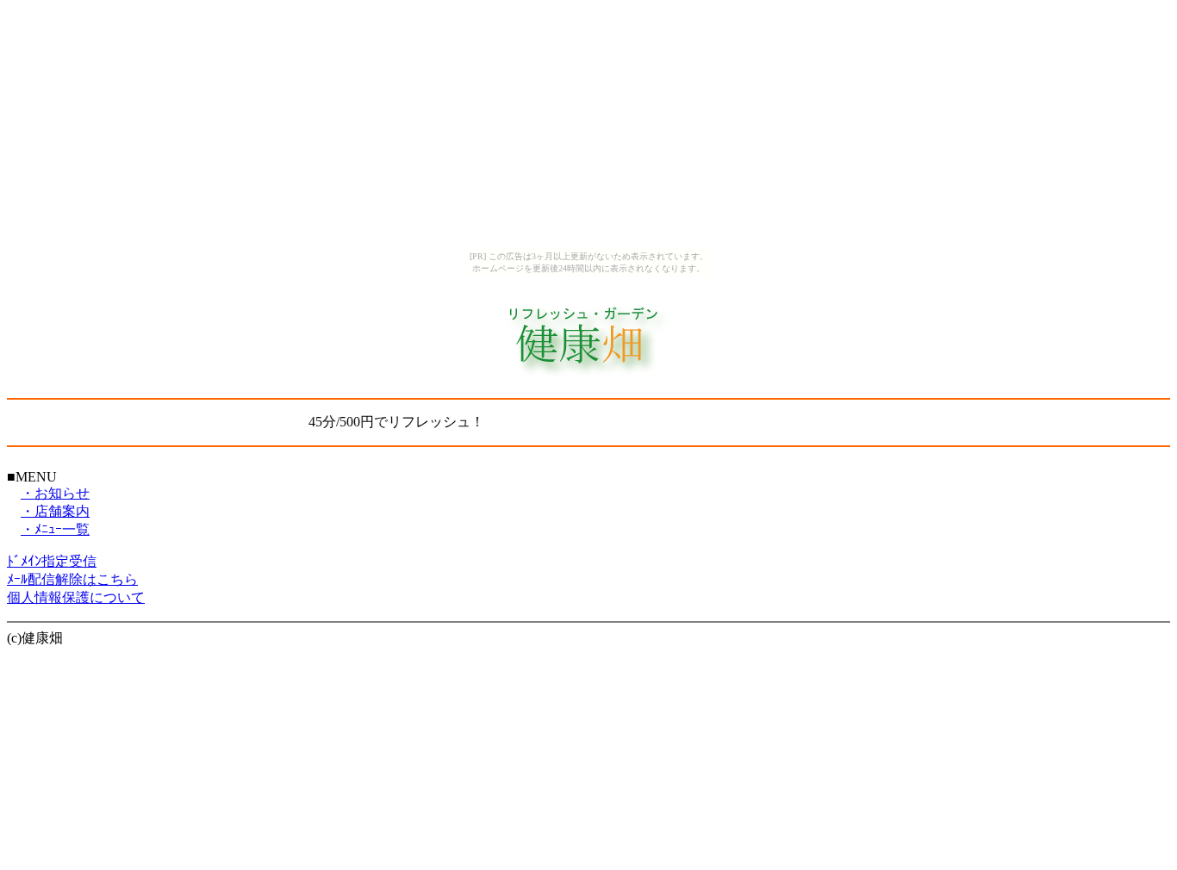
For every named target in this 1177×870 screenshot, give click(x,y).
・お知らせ (55, 493)
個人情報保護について (76, 597)
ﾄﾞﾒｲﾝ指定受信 (52, 561)
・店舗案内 (55, 511)
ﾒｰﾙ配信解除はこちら (72, 579)
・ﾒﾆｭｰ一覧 (55, 529)
